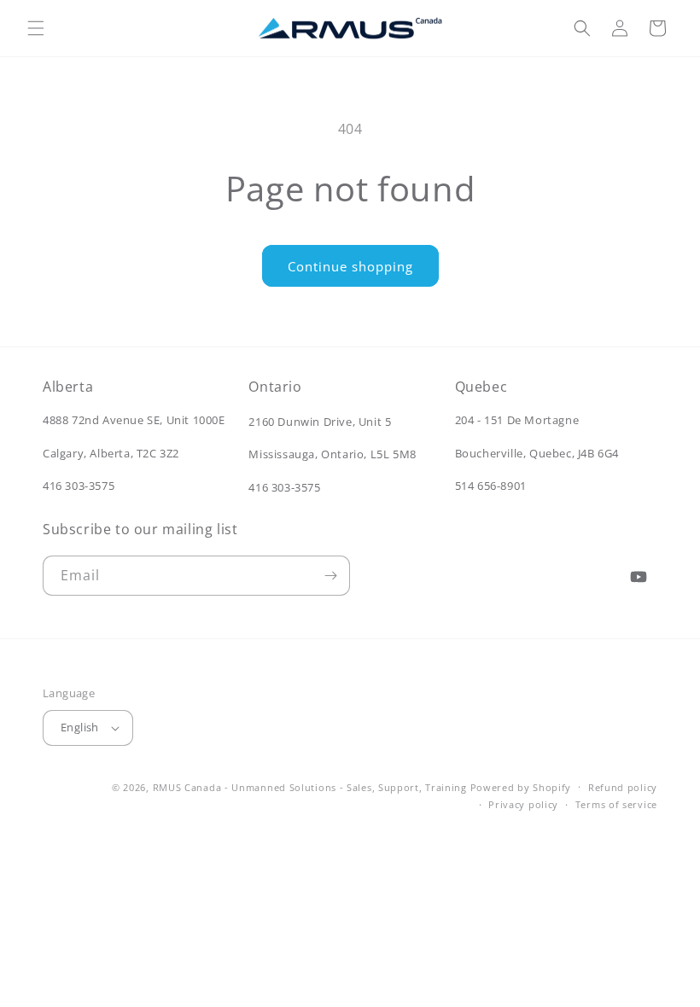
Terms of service (616, 804)
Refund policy (622, 787)
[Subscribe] (330, 576)
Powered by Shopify (521, 787)
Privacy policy (523, 804)
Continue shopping (350, 266)
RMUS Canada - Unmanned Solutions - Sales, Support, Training (310, 787)
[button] (36, 28)
